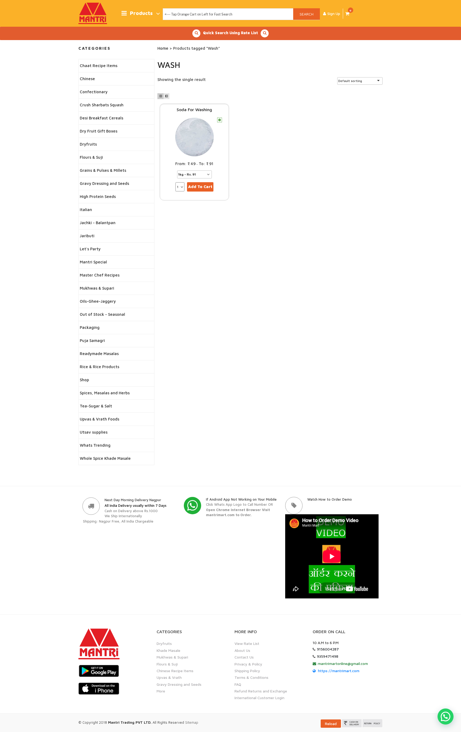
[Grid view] (160, 96)
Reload (331, 723)
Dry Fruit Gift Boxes (98, 131)
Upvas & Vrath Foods (99, 419)
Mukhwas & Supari (97, 288)
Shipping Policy (247, 670)
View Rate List (247, 643)
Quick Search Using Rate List (230, 32)
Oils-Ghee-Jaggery (98, 301)
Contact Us (244, 657)
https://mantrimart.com (338, 670)
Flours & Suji (91, 157)
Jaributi (87, 235)
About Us (242, 650)
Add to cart (200, 186)
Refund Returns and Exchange (261, 691)
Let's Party (90, 249)
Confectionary (94, 91)
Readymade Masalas (99, 353)
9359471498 (327, 656)
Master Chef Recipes (100, 275)
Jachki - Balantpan (98, 222)
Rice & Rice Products (99, 366)
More (161, 691)
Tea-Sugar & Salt (96, 406)
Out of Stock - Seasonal (102, 314)
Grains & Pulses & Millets (103, 170)
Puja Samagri (92, 340)
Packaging (90, 327)
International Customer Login (259, 697)
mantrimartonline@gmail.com (343, 663)
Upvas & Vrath (169, 677)
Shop (84, 379)
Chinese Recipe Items (175, 670)
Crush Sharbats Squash (102, 105)
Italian (86, 209)
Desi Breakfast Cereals (101, 118)
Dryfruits (88, 144)
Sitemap (191, 722)
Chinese (87, 78)
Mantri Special (93, 262)
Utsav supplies (94, 432)
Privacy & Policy (248, 664)
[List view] (166, 96)
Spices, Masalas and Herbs (105, 393)
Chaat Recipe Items (98, 65)
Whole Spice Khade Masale (105, 458)
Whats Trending (95, 445)
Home (162, 48)
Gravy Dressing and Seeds (104, 183)
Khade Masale (168, 650)
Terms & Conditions (251, 677)
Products (141, 13)
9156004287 (328, 649)
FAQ (238, 684)
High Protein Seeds (98, 196)
